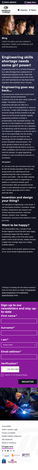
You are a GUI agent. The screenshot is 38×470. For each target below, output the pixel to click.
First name (9, 315)
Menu (33, 10)
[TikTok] (2, 451)
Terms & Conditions (9, 443)
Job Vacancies (7, 439)
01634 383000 (9, 2)
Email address (11, 351)
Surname (8, 327)
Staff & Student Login (10, 429)
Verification (9, 363)
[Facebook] (5, 451)
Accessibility (6, 426)
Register (28, 381)
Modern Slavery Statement (11, 436)
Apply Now (31, 2)
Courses (23, 10)
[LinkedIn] (13, 451)
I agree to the (15, 375)
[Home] (6, 13)
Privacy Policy (21, 375)
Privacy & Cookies (8, 433)
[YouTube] (8, 451)
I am (4, 339)
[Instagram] (11, 451)
